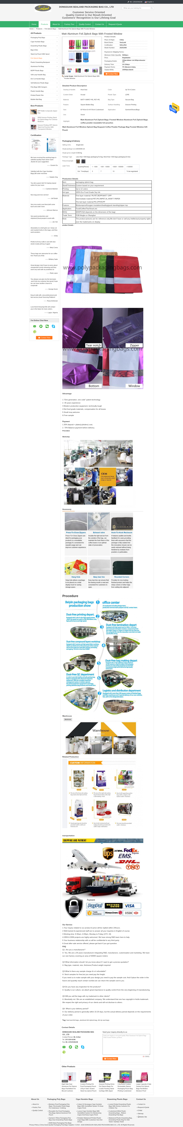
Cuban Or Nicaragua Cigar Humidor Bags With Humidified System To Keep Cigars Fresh (90, 1106)
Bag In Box (34, 50)
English (149, 2)
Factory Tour (69, 24)
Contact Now (113, 74)
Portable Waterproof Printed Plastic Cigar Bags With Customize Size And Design (89, 1120)
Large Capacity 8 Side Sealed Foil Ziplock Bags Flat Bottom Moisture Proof (143, 1087)
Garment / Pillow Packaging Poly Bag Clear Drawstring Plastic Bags (60, 1119)
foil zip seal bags (103, 1020)
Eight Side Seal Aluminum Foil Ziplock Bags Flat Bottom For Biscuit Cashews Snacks (69, 1088)
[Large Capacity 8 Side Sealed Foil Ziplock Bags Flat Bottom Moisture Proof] (144, 1077)
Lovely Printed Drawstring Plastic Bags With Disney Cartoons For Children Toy (120, 1106)
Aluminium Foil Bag (37, 66)
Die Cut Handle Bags (38, 79)
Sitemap (140, 1114)
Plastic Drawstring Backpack (40, 62)
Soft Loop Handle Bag (38, 75)
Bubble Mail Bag (36, 99)
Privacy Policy (34, 1125)
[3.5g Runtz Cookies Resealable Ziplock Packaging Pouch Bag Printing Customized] (125, 1077)
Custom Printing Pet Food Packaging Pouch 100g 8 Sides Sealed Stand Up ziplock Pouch (88, 1087)
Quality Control (85, 24)
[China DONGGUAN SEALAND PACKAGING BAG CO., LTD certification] (36, 145)
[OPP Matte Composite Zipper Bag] (33, 112)
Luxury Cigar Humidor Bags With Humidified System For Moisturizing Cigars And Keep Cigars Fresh (89, 1113)
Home (34, 24)
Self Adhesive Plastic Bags (40, 83)
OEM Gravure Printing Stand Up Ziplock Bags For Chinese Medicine (47, 119)
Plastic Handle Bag (37, 91)
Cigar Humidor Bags (37, 42)
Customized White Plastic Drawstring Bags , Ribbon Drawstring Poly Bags (117, 1113)
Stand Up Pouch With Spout (40, 54)
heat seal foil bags (72, 1020)
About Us (56, 24)
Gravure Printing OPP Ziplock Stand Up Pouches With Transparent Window (47, 127)
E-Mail (140, 1110)
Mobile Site (143, 1117)
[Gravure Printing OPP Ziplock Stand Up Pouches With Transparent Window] (33, 127)
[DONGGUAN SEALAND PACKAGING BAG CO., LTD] (43, 8)
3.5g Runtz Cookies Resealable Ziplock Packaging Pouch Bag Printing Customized (125, 1087)
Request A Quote (115, 24)
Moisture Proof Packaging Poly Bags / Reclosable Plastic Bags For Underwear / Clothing (59, 1106)
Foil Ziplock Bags (50, 29)
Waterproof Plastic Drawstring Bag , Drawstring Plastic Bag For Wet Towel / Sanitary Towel (121, 1120)
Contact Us (99, 24)
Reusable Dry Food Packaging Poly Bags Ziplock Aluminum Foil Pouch (60, 1113)
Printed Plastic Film (37, 95)
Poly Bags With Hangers (39, 87)
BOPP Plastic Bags (37, 70)
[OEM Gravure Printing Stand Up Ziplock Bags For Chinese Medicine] (33, 119)
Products (44, 24)
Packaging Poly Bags (38, 37)
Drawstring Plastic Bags (39, 46)
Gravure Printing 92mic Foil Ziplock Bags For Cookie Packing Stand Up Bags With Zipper (107, 1087)
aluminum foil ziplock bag (88, 1020)
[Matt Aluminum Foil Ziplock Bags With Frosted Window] (81, 51)
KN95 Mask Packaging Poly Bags (60, 1123)
